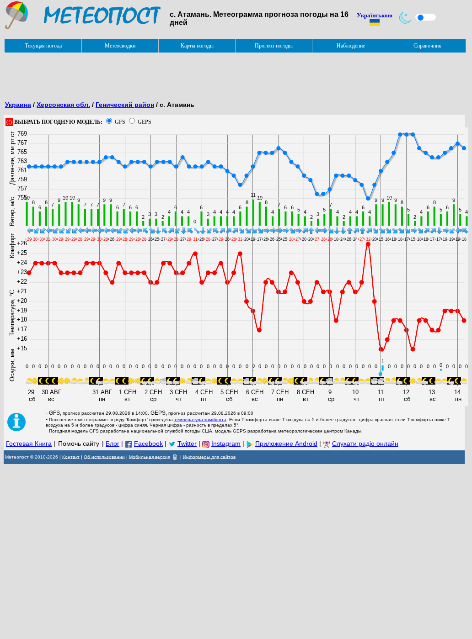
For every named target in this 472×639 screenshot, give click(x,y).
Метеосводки (120, 45)
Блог (112, 443)
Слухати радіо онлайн (365, 443)
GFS (120, 122)
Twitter (187, 443)
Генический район (125, 104)
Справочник (427, 45)
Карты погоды (197, 45)
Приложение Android (286, 443)
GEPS (144, 122)
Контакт (71, 456)
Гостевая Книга (29, 443)
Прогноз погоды (274, 45)
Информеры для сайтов (209, 456)
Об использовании (104, 456)
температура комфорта (200, 419)
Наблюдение (351, 45)
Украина (18, 104)
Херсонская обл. (63, 104)
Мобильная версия (149, 456)
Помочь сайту (78, 443)
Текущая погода (43, 45)
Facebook (148, 443)
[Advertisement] (170, 73)
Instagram (226, 443)
